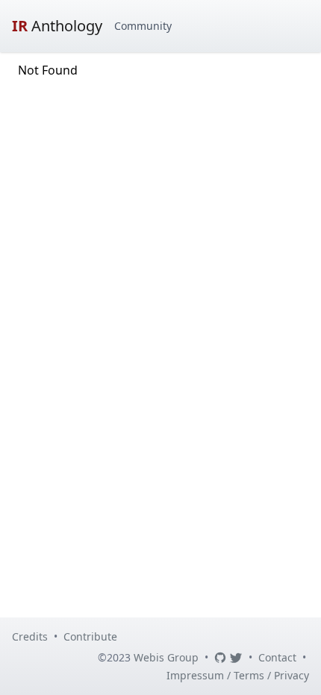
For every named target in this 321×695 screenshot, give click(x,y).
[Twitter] (236, 657)
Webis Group (166, 657)
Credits (30, 636)
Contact (277, 657)
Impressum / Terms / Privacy (237, 675)
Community (143, 26)
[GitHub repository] (220, 658)
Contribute (90, 636)
